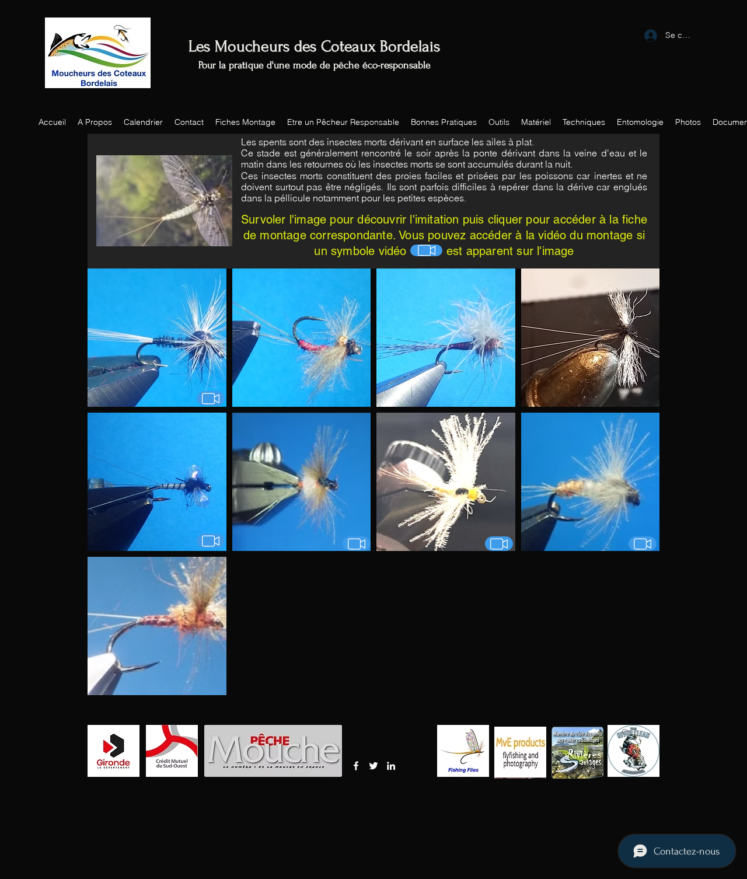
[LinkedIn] (391, 766)
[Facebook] (356, 766)
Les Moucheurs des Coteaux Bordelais (315, 46)
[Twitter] (373, 766)
